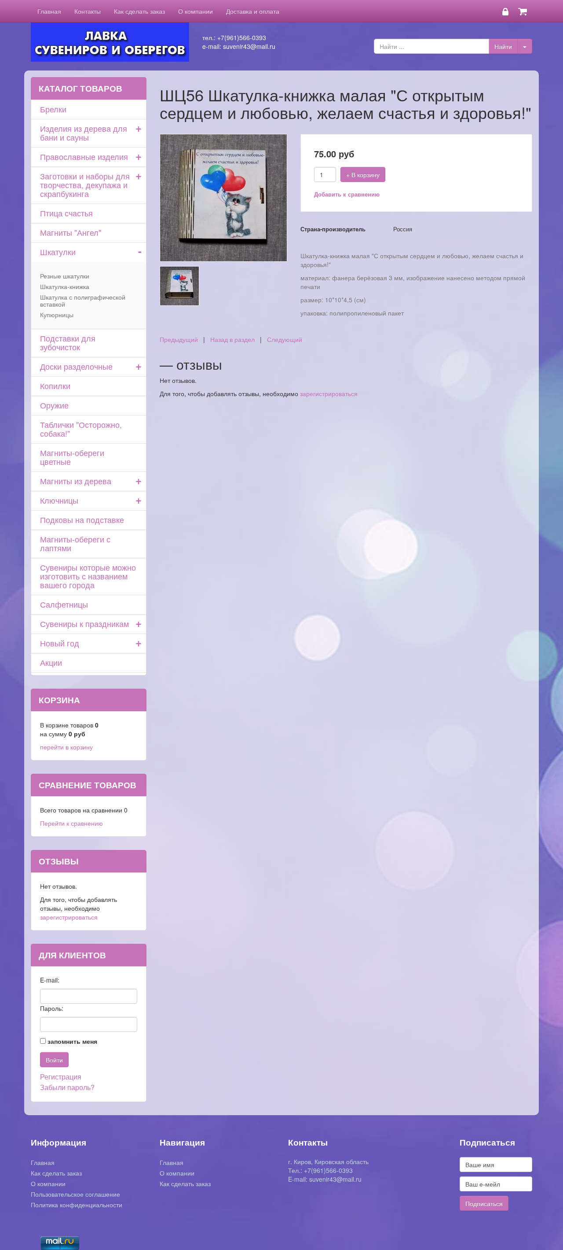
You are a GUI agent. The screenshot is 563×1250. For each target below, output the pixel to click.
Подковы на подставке (82, 519)
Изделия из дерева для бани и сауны (83, 132)
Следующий (284, 339)
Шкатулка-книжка (64, 286)
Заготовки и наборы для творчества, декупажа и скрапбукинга (85, 184)
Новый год (59, 643)
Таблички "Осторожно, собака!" (81, 429)
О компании (195, 11)
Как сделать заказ (139, 11)
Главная (49, 11)
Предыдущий (179, 339)
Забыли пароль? (67, 1087)
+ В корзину (363, 174)
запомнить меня (72, 1041)
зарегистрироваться (329, 393)
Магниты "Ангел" (70, 232)
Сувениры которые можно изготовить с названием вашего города (88, 575)
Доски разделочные (76, 366)
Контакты (87, 11)
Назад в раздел (232, 339)
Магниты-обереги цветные (72, 457)
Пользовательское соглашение (75, 1194)
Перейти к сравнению (71, 823)
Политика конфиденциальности (76, 1204)
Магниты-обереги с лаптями (75, 543)
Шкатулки (58, 251)
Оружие (54, 405)
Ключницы (59, 500)
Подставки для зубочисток (67, 342)
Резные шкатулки (64, 275)
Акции (51, 662)
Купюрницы (56, 314)
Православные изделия (84, 156)
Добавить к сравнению (347, 194)
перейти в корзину (66, 746)
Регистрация (60, 1077)
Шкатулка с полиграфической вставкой (82, 300)
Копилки (55, 385)
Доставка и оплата (252, 11)
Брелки (53, 109)
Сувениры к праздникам (84, 623)
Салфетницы (64, 604)
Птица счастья (66, 213)
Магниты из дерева (75, 480)
